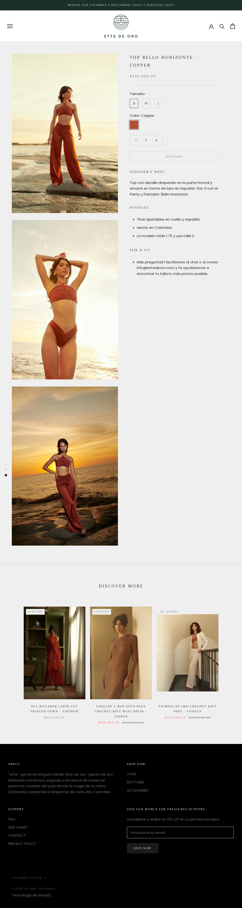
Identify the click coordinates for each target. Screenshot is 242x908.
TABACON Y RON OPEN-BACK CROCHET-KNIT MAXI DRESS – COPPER (121, 711)
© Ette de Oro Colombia (33, 888)
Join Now (143, 848)
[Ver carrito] (232, 26)
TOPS (131, 774)
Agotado (174, 156)
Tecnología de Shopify (31, 895)
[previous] (14, 660)
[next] (227, 660)
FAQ (11, 819)
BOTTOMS (135, 782)
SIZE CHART (18, 827)
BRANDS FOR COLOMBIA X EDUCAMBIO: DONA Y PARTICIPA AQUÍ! (121, 5)
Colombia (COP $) (27, 877)
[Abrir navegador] (10, 26)
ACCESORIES (137, 790)
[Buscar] (222, 26)
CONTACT (17, 835)
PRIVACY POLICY (22, 843)
